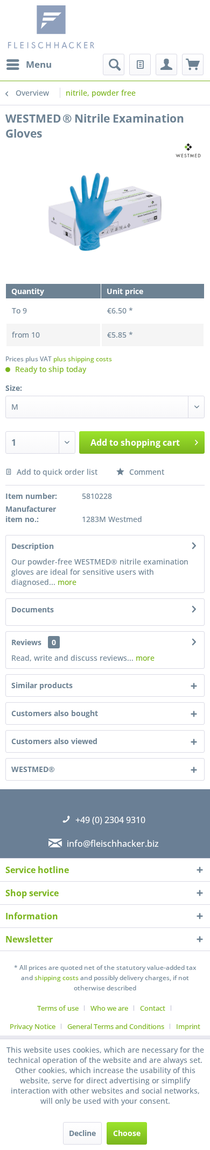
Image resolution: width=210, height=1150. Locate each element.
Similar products (42, 685)
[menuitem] (28, 64)
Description (32, 546)
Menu (39, 64)
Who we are (109, 1008)
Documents (32, 609)
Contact (152, 1008)
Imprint (188, 1026)
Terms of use (58, 1008)
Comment (145, 472)
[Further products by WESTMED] (188, 150)
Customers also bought (54, 713)
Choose (127, 1133)
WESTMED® (33, 769)
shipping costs (56, 977)
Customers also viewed (54, 741)
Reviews (26, 642)
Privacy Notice (32, 1026)
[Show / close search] (113, 64)
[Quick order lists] (140, 64)
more (65, 582)
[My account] (166, 64)
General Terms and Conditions (115, 1026)
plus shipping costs (82, 358)
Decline (82, 1133)
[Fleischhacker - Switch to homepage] (58, 26)
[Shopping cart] (193, 64)
